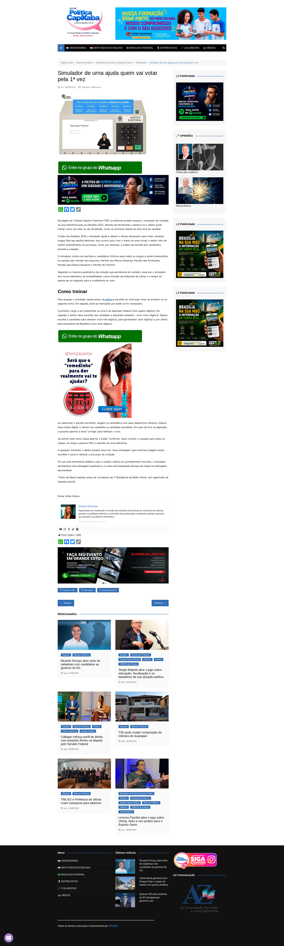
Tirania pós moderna (187, 172)
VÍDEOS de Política (128, 664)
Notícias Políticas (81, 655)
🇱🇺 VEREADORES (76, 48)
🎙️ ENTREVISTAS (167, 48)
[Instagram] (64, 529)
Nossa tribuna (183, 206)
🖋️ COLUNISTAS (190, 48)
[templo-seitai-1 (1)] (95, 380)
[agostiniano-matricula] (170, 23)
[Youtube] (60, 529)
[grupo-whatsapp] (100, 167)
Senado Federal (88, 731)
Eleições (86, 87)
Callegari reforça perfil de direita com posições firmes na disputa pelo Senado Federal (82, 740)
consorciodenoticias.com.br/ (92, 521)
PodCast (147, 659)
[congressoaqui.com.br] (199, 254)
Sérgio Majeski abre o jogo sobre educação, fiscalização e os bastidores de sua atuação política (140, 673)
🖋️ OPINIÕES (184, 135)
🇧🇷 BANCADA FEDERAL (139, 48)
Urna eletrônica (109, 590)
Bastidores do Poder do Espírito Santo (136, 794)
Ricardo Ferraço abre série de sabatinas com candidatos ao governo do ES (80, 664)
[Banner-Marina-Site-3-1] (113, 565)
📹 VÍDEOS (209, 48)
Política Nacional (69, 731)
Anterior (67, 603)
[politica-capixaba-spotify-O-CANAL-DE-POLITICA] (199, 101)
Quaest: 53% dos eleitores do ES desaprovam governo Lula (153, 897)
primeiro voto (69, 590)
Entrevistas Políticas (141, 655)
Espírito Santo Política (129, 659)
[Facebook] (69, 529)
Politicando (96, 87)
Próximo (159, 603)
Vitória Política (126, 812)
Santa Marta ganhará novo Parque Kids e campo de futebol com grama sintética (153, 881)
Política (158, 659)
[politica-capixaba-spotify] (113, 189)
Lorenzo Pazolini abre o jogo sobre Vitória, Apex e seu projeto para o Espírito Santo (141, 821)
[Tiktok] (73, 529)
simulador (88, 590)
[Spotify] (77, 529)
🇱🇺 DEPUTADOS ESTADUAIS (106, 48)
